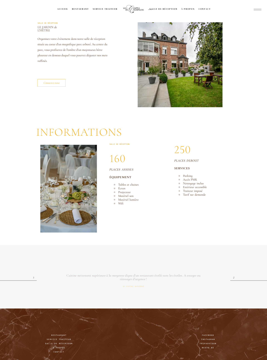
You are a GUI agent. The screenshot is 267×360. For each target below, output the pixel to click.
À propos (59, 347)
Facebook (208, 335)
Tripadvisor (208, 343)
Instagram (208, 339)
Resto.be (208, 347)
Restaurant (59, 335)
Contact (59, 352)
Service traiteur (59, 339)
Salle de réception (59, 343)
